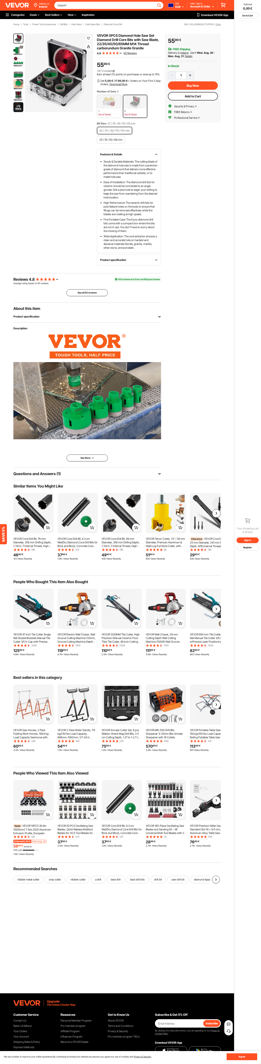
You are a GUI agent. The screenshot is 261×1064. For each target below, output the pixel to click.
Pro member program (73, 1025)
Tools (25, 24)
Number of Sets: (107, 91)
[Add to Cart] (48, 528)
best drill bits (137, 879)
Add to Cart (193, 96)
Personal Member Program (76, 1020)
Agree (242, 1056)
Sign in (247, 540)
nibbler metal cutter (28, 879)
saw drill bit (177, 879)
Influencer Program (72, 1036)
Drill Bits (63, 24)
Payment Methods (23, 1047)
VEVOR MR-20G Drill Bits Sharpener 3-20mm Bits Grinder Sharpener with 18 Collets (164, 733)
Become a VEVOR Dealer (75, 1041)
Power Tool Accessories (44, 24)
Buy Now (193, 85)
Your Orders (20, 1031)
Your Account (21, 1036)
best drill (116, 879)
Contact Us (19, 1020)
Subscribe (212, 1023)
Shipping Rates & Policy (26, 1041)
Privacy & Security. (143, 1056)
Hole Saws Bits (92, 24)
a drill (98, 879)
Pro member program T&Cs (124, 1036)
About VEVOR (116, 1020)
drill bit (158, 879)
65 (39, 283)
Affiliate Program (70, 1031)
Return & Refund (22, 1025)
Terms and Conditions (120, 1025)
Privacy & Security (118, 1031)
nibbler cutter (78, 879)
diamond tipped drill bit (207, 879)
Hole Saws (76, 24)
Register (247, 547)
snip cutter (55, 879)
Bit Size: (102, 123)
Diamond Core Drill (113, 24)
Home (16, 24)
